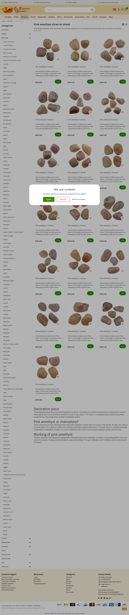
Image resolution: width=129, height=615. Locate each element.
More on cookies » (79, 199)
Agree (48, 199)
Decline (63, 199)
